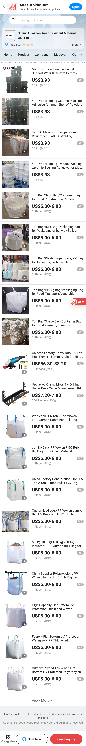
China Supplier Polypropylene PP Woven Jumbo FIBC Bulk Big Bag (55, 575)
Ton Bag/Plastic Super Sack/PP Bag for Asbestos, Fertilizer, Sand (57, 260)
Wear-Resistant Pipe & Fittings (13, 62)
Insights (43, 718)
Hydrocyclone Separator (31, 62)
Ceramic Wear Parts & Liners (57, 62)
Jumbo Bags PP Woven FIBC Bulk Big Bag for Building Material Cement (55, 451)
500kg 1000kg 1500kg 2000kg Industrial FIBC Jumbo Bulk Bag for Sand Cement (56, 546)
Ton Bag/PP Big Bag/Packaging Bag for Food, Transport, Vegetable (57, 292)
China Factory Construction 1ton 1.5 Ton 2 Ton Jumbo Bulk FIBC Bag (57, 481)
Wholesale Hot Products (67, 714)
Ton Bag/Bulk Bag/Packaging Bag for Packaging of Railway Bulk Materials (56, 231)
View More (41, 700)
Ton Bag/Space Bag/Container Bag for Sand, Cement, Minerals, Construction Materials (56, 325)
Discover (60, 54)
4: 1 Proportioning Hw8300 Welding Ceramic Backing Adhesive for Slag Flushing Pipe (57, 167)
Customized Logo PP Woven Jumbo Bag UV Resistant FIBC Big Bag (57, 512)
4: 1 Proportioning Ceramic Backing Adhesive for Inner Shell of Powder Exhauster (57, 104)
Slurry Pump (43, 62)
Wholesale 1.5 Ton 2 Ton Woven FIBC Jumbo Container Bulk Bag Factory (54, 420)
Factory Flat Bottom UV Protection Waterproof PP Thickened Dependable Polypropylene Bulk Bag (57, 640)
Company (41, 54)
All (2, 62)
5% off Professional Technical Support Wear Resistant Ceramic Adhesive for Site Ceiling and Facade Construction (57, 75)
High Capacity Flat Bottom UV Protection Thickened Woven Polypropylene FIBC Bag (53, 609)
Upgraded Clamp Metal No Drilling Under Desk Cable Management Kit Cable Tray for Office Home (56, 388)
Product (23, 54)
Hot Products (12, 714)
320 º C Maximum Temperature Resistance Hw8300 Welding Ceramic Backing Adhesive (54, 136)
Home (8, 54)
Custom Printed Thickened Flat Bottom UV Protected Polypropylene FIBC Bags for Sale (57, 672)
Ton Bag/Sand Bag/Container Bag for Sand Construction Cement (56, 197)
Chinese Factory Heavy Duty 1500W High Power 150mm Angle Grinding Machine (57, 357)
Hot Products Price (36, 714)
